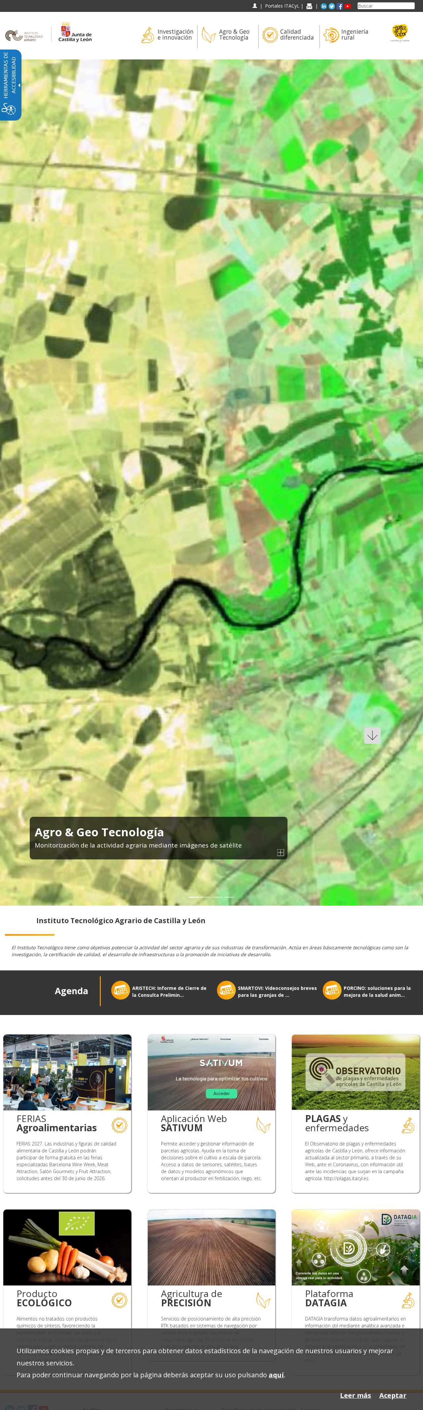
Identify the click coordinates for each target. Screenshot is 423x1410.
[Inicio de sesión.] (254, 6)
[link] (211, 482)
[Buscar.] (412, 5)
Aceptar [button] (392, 1395)
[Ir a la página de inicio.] (25, 29)
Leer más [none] (355, 1395)
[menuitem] (166, 36)
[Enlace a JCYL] (74, 29)
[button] (21, 482)
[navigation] (282, 6)
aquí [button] (276, 1374)
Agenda (71, 991)
